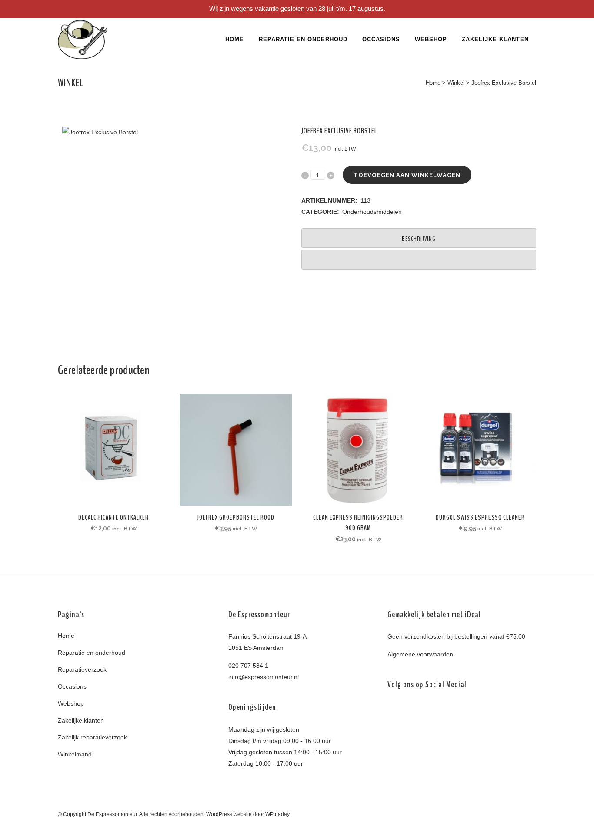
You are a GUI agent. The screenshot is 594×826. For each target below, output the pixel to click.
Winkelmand (75, 754)
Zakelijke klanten (81, 720)
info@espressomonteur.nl (263, 676)
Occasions (72, 686)
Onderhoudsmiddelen (372, 211)
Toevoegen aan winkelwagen (407, 175)
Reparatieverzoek (82, 669)
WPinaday (277, 814)
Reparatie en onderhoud (91, 652)
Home (433, 83)
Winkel (455, 83)
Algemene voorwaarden (420, 654)
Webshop (71, 703)
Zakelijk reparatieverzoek (92, 737)
